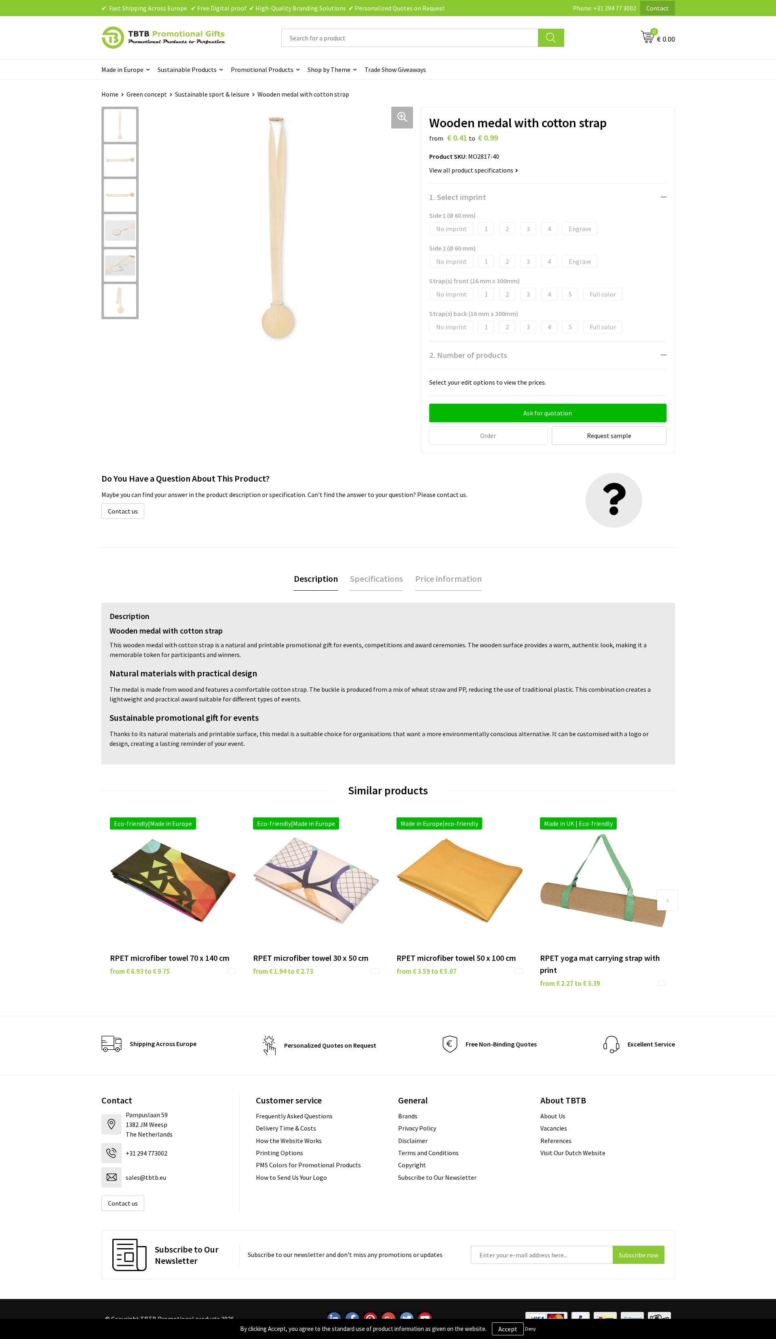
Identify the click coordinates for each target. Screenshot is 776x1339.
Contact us (123, 511)
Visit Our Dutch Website (572, 1153)
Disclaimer (413, 1141)
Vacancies (553, 1128)
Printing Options (279, 1153)
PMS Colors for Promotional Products (308, 1165)
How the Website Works (289, 1141)
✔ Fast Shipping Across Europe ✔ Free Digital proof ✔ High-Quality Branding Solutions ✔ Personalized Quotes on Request (273, 8)
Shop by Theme (329, 69)
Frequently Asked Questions (294, 1116)
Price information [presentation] (448, 578)
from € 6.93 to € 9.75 (140, 971)
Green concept (147, 94)
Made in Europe (122, 69)
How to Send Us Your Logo (291, 1177)
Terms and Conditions (428, 1153)
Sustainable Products (187, 69)
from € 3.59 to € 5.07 (426, 971)
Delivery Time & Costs (286, 1128)
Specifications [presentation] (376, 578)
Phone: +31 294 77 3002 (604, 8)
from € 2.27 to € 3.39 (570, 983)
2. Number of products (468, 355)
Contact (657, 8)
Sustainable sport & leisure (212, 94)
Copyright (412, 1165)
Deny (530, 1329)
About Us (552, 1116)
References (555, 1141)
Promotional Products (262, 69)
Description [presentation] (316, 578)
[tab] (316, 579)
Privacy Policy (417, 1128)
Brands (408, 1116)
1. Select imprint (457, 197)
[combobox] (409, 38)
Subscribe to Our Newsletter (437, 1177)
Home (109, 94)
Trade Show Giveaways (395, 69)
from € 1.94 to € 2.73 (283, 971)
